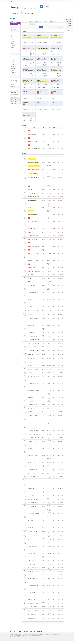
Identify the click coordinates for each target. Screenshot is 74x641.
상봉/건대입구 (13, 35)
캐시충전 (69, 25)
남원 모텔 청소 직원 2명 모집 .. (32, 531)
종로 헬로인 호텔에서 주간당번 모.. (33, 499)
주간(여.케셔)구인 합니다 (32, 599)
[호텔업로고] (15, 9)
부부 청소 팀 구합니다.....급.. (32, 285)
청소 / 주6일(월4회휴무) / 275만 (56, 70)
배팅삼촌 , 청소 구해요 (31, 411)
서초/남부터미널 (13, 49)
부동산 (32, 13)
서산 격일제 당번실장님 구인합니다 (44, 59)
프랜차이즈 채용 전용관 (14, 95)
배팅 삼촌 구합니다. (31, 362)
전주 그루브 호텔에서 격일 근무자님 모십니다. (58, 48)
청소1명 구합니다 (53, 59)
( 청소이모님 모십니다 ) (31, 574)
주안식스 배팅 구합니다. (31, 553)
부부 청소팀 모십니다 (33, 130)
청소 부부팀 (30, 448)
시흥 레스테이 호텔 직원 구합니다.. (33, 535)
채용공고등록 (70, 19)
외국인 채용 (16, 94)
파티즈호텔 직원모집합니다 (32, 546)
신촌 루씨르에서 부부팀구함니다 (33, 585)
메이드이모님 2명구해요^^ (32, 462)
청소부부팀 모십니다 (31, 527)
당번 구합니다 (30, 306)
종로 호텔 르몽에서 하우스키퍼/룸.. (33, 542)
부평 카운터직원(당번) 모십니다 (33, 292)
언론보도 (15, 631)
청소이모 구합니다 (33, 134)
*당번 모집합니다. (31, 274)
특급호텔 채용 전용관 (15, 97)
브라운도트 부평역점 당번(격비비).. (33, 513)
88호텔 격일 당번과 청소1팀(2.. (33, 336)
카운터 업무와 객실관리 (31, 564)
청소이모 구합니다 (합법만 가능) (33, 404)
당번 (31, 8)
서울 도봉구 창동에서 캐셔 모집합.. (33, 434)
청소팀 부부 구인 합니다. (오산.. (33, 455)
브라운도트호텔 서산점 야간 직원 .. (33, 571)
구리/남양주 (12, 60)
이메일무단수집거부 (33, 631)
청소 (37, 8)
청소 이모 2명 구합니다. (31, 358)
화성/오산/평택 (13, 74)
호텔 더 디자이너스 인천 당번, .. (33, 444)
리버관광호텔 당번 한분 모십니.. (35, 148)
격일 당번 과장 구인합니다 (34, 141)
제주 (13, 84)
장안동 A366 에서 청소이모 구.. (33, 473)
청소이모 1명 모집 (26, 81)
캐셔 (34, 8)
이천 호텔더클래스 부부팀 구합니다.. (33, 318)
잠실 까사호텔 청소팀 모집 (32, 581)
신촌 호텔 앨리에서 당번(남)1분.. (33, 383)
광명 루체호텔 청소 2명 (31, 372)
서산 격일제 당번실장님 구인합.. (35, 186)
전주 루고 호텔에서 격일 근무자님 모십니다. (30, 59)
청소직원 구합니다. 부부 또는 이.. (33, 430)
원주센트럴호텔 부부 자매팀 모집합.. (33, 354)
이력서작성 (69, 21)
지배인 (15, 90)
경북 (17, 81)
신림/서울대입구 (13, 45)
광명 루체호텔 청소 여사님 (32, 365)
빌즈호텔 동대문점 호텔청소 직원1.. (33, 437)
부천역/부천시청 (13, 66)
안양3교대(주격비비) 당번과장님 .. (33, 610)
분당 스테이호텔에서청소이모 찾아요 (33, 506)
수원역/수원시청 (13, 72)
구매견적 (27, 13)
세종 (11, 84)
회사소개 (11, 631)
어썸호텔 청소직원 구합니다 (32, 441)
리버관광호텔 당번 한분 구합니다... (33, 592)
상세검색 (46, 6)
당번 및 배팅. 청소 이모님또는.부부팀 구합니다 (44, 81)
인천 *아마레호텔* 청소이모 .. (34, 232)
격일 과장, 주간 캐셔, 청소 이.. (32, 466)
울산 (13, 81)
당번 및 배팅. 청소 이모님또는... (33, 214)
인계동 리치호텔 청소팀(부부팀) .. (33, 350)
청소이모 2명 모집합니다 (27, 37)
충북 (17, 80)
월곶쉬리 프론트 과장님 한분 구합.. (33, 578)
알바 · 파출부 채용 (13, 29)
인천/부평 (12, 64)
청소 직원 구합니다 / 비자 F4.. (32, 303)
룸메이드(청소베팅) (33, 267)
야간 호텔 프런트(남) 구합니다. (33, 415)
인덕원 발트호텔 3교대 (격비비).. (33, 469)
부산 (11, 81)
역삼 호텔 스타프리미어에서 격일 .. (33, 228)
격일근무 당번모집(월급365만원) (33, 509)
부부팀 (25, 8)
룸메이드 (12, 90)
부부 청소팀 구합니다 (28, 115)
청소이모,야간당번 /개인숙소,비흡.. (33, 618)
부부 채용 (12, 94)
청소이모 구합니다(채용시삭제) (33, 310)
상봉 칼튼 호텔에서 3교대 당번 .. (33, 332)
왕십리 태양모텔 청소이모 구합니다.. (33, 166)
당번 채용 (29, 314)
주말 (28, 8)
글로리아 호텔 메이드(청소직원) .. (33, 260)
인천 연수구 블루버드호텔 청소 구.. (33, 606)
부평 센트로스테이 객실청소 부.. (35, 169)
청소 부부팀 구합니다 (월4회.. (34, 246)
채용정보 (16, 13)
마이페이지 (69, 23)
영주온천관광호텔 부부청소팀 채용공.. (34, 567)
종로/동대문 (12, 37)
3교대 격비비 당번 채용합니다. (32, 502)
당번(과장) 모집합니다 (31, 560)
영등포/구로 (12, 47)
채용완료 (29, 539)
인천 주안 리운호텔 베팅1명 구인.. (33, 418)
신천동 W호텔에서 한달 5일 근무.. (33, 408)
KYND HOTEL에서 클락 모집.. (33, 173)
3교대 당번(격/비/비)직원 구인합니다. (58, 81)
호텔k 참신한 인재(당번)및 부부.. (33, 401)
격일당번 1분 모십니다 (31, 488)
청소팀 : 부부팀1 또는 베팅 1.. (32, 614)
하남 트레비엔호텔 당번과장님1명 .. (33, 476)
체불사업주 (69, 27)
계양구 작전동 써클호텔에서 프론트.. (33, 196)
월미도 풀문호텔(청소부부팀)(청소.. (33, 603)
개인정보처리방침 (25, 631)
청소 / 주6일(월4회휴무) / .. (32, 200)
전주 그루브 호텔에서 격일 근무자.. (33, 177)
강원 (11, 80)
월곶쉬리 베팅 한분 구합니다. (32, 325)
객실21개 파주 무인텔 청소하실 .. (33, 346)
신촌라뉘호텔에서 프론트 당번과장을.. (34, 495)
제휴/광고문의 (39, 631)
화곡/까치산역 (13, 51)
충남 (15, 80)
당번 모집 (29, 299)
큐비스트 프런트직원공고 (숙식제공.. (33, 390)
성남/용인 (12, 62)
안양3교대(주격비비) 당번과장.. (35, 253)
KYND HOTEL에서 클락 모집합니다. (42, 48)
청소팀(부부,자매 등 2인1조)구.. (33, 397)
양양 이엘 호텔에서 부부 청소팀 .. (33, 480)
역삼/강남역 (12, 43)
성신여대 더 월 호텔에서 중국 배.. (33, 162)
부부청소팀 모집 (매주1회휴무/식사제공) (29, 70)
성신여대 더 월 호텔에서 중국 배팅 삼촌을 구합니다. (45, 37)
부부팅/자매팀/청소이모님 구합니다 (33, 379)
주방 (17, 90)
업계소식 (21, 13)
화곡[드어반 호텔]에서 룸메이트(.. (33, 225)
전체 (11, 88)
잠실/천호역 (12, 41)
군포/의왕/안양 (13, 68)
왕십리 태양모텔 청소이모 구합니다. (56, 37)
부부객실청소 (30, 207)
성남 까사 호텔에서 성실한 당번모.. (33, 376)
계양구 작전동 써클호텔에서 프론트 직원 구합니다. (45, 70)
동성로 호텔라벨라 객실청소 (32, 427)
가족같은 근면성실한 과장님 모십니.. (33, 203)
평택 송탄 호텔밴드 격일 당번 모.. (33, 235)
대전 (13, 80)
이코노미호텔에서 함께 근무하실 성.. (33, 343)
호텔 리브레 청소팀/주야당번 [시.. (33, 492)
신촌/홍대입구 (13, 39)
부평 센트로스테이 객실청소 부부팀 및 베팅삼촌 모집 (33, 48)
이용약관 (20, 631)
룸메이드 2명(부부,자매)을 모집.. (33, 369)
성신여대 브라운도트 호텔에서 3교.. (33, 339)
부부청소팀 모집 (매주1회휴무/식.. (33, 193)
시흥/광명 (12, 70)
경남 (15, 81)
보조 (15, 88)
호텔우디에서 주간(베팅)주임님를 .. (33, 221)
